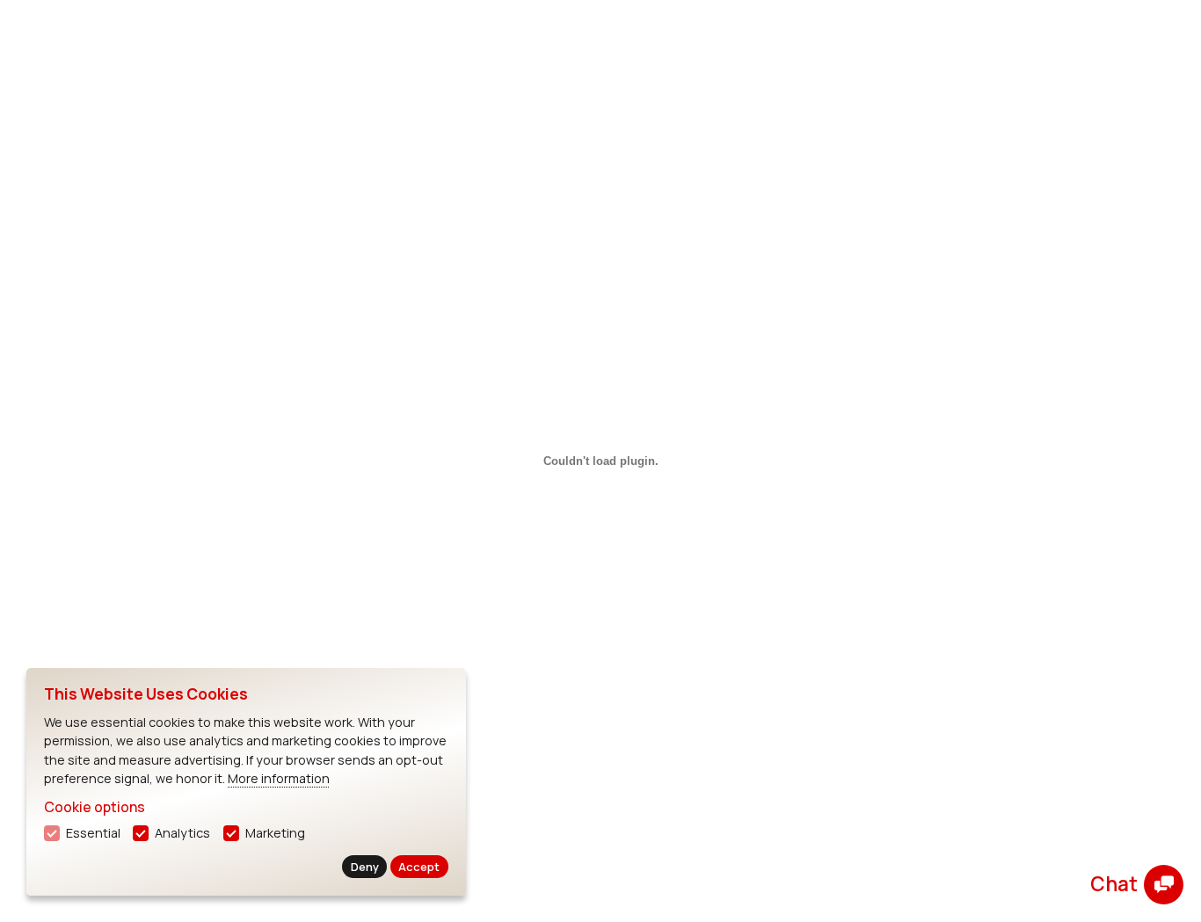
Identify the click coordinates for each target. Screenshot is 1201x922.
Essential (93, 832)
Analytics (182, 832)
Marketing (275, 832)
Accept (419, 867)
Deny (365, 867)
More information (279, 778)
